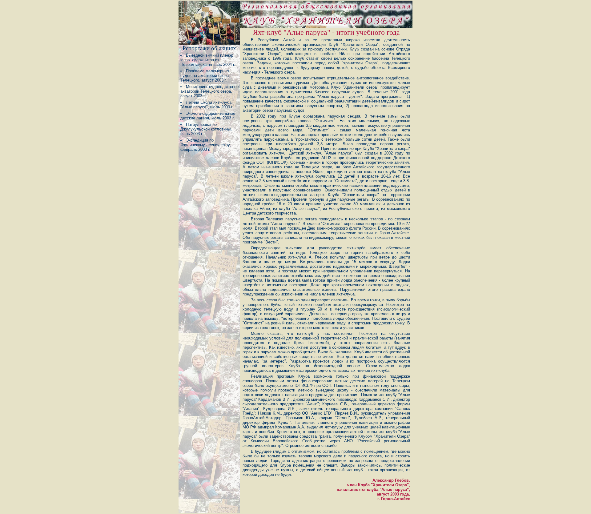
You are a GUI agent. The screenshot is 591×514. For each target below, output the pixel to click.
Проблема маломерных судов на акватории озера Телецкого (204, 75)
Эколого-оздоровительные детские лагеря (207, 115)
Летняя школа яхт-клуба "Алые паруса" (205, 104)
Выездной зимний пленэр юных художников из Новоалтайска (206, 60)
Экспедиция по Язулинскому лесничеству (205, 142)
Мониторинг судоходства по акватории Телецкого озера (209, 89)
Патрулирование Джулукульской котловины (205, 126)
